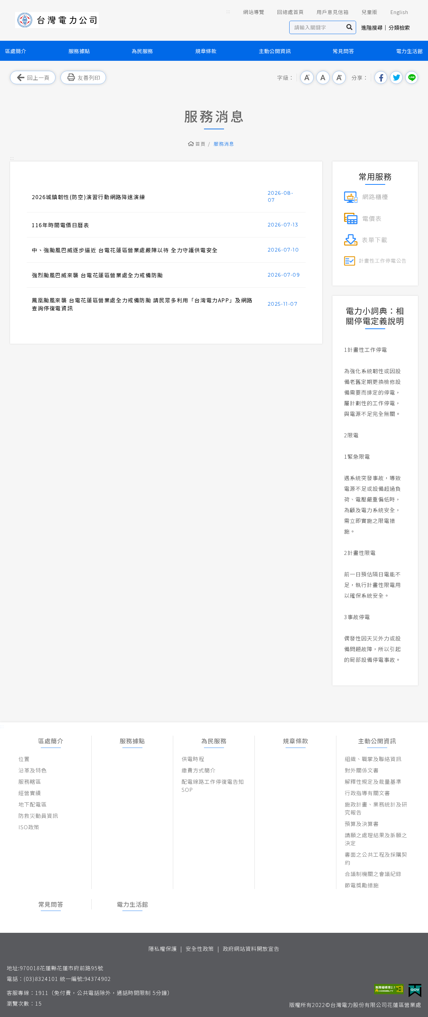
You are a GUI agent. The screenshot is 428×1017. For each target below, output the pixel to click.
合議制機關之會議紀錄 (373, 874)
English (399, 11)
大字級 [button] (339, 77)
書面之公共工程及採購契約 (376, 858)
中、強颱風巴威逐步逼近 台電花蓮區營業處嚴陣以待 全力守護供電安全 (125, 250)
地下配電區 (32, 804)
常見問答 (343, 50)
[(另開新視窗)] (366, 196)
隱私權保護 (162, 949)
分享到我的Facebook (380, 77)
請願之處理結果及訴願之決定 (376, 839)
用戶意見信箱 (333, 11)
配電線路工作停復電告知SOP (213, 785)
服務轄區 (29, 781)
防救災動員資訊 (38, 816)
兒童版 (369, 11)
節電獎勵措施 (362, 885)
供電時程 (193, 759)
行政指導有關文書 (367, 793)
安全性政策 (200, 949)
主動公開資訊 (275, 50)
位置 (24, 759)
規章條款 (206, 50)
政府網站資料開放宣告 (251, 949)
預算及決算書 (362, 824)
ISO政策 (28, 827)
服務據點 (79, 50)
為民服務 (142, 50)
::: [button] (228, 11)
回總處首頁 (290, 11)
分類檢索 (399, 27)
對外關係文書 (362, 770)
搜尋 (349, 27)
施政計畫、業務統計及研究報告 (376, 808)
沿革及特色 (32, 770)
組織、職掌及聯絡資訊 (373, 759)
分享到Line (411, 77)
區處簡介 (15, 50)
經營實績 (29, 793)
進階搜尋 (372, 27)
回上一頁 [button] (38, 78)
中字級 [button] (323, 77)
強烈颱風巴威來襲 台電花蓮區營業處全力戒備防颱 (97, 275)
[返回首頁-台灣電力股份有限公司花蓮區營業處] (57, 20)
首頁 (200, 143)
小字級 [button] (307, 77)
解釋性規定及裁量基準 (373, 781)
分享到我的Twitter (396, 77)
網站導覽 (253, 11)
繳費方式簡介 (199, 770)
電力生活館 (409, 50)
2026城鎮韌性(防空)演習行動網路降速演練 (88, 197)
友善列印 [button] (89, 78)
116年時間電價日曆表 (61, 225)
